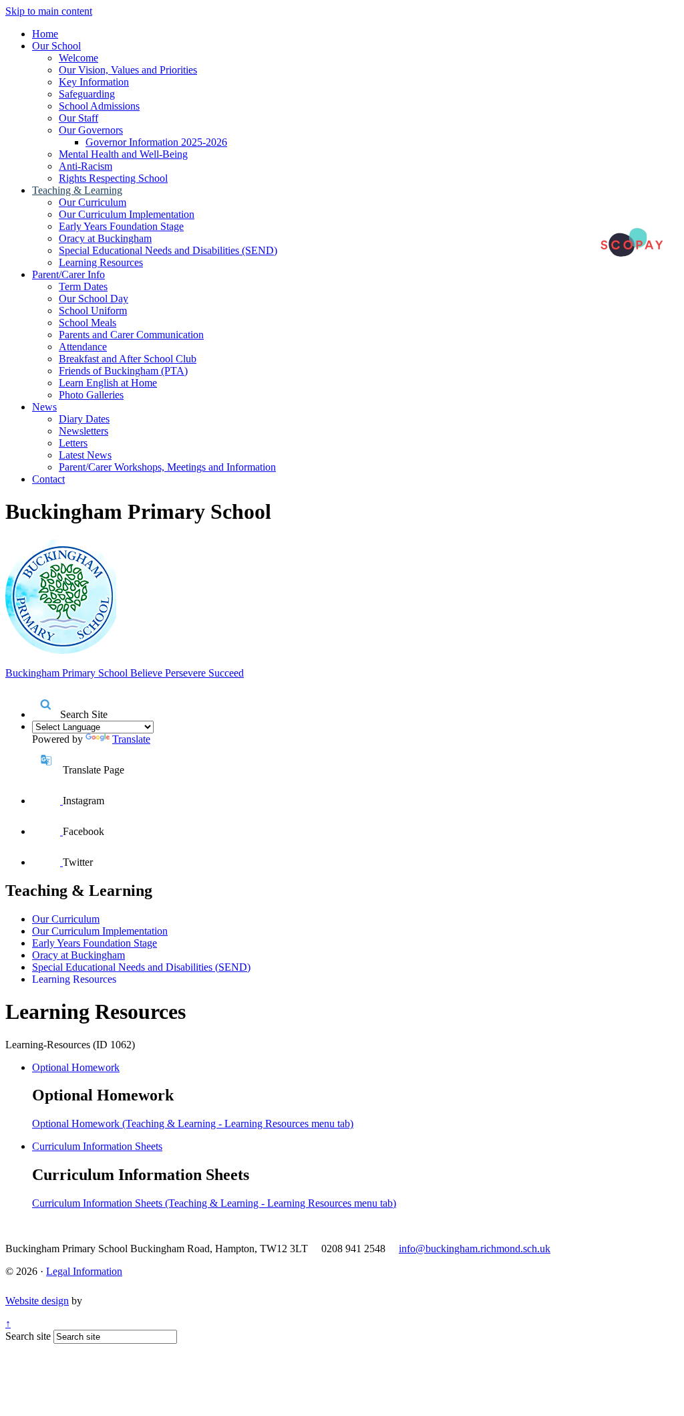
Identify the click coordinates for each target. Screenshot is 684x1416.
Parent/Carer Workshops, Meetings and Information (167, 467)
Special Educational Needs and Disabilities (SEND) (168, 250)
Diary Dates (84, 419)
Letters (73, 443)
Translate (131, 739)
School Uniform (93, 310)
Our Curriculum (92, 202)
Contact (48, 479)
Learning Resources (101, 262)
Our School (56, 45)
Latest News (85, 455)
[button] (46, 704)
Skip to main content (48, 11)
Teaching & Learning (77, 190)
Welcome (78, 58)
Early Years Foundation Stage (121, 226)
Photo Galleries (91, 394)
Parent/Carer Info (68, 274)
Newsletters (83, 431)
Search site (28, 1336)
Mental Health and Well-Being (123, 154)
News (44, 406)
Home (45, 33)
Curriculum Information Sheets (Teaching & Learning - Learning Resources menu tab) (214, 1203)
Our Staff (78, 118)
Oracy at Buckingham (105, 238)
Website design (37, 1300)
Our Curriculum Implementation (126, 214)
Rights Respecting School (113, 178)
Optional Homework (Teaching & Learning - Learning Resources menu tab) (192, 1123)
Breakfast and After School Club (127, 358)
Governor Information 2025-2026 (156, 142)
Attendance (83, 346)
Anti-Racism (85, 166)
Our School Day (93, 298)
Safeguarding (87, 94)
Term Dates (83, 286)
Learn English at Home (108, 382)
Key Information (94, 82)
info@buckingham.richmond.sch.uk (474, 1248)
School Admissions (99, 106)
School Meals (87, 322)
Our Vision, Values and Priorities (128, 70)
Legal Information (84, 1271)
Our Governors (91, 130)
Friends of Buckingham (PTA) (123, 370)
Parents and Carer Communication (131, 334)
